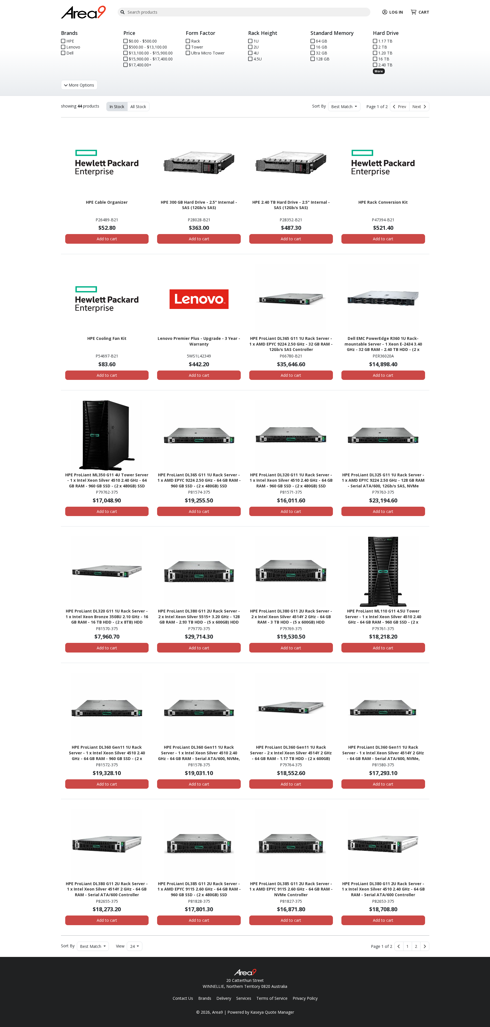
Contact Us (183, 998)
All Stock (138, 106)
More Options (80, 85)
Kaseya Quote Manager (272, 1012)
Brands (204, 998)
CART (424, 12)
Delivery (223, 998)
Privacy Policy (305, 998)
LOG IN (396, 12)
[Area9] (83, 11)
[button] (407, 946)
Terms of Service (272, 998)
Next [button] (417, 106)
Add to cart (107, 238)
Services (243, 998)
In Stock (116, 106)
